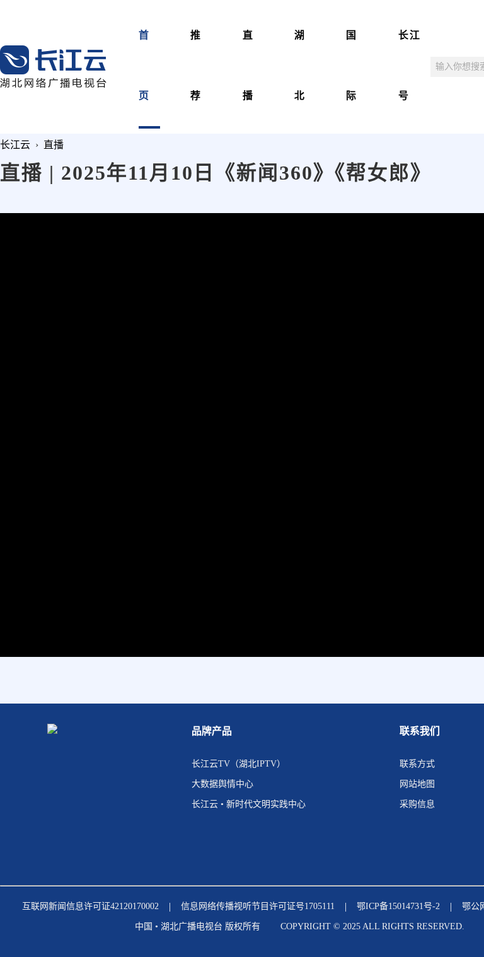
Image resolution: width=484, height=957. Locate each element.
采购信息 (417, 804)
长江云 (15, 144)
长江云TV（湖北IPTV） (238, 763)
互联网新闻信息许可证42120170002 (90, 906)
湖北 (300, 65)
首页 (144, 65)
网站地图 (417, 784)
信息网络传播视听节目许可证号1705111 (258, 906)
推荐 (196, 65)
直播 (248, 65)
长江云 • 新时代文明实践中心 (249, 804)
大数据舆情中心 (222, 784)
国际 (351, 65)
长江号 (409, 65)
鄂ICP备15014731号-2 (398, 906)
